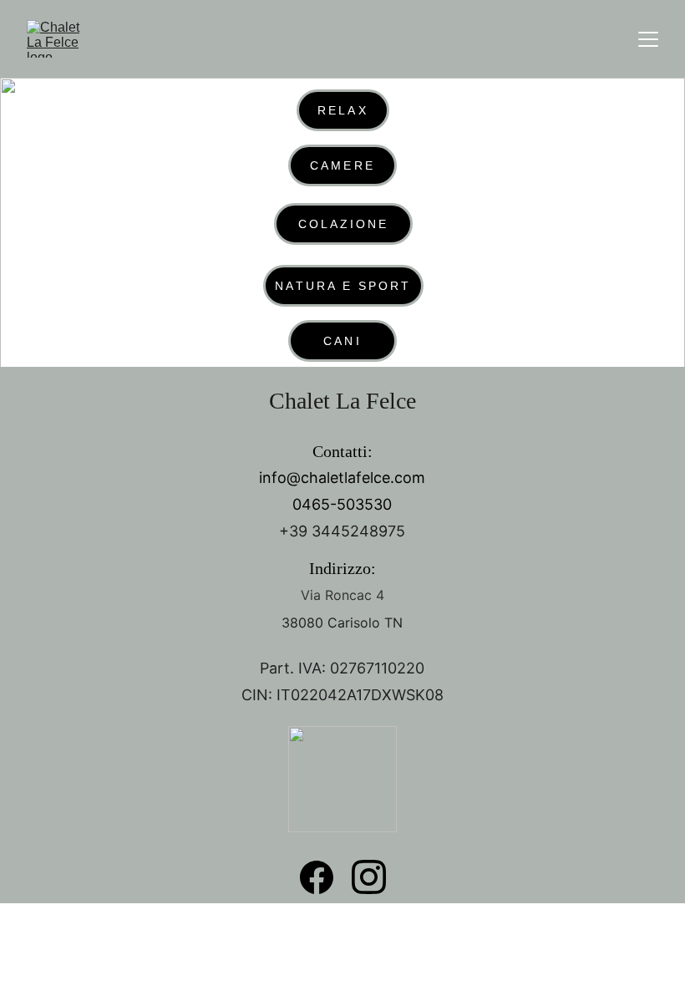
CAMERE (342, 165)
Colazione (343, 224)
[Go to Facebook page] (316, 877)
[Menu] (648, 39)
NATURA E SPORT (343, 285)
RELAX (342, 110)
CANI (342, 341)
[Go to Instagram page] (369, 877)
